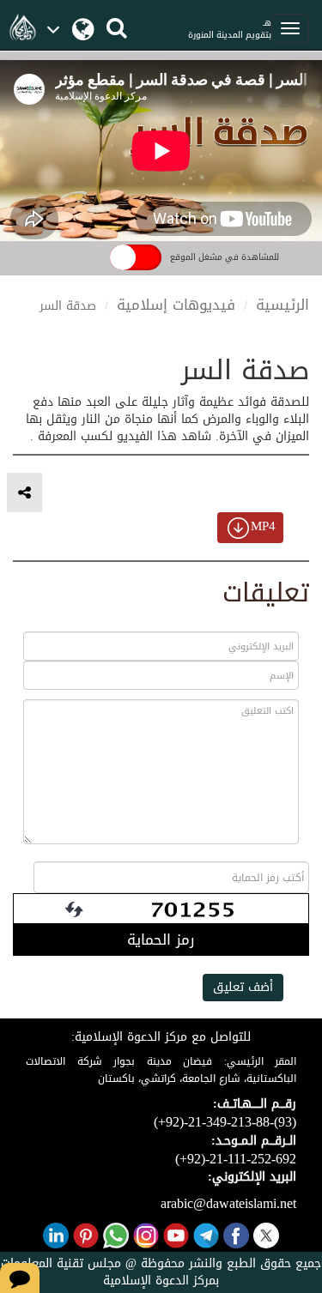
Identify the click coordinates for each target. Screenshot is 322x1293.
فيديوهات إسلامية (176, 304)
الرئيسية (282, 304)
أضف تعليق (243, 987)
